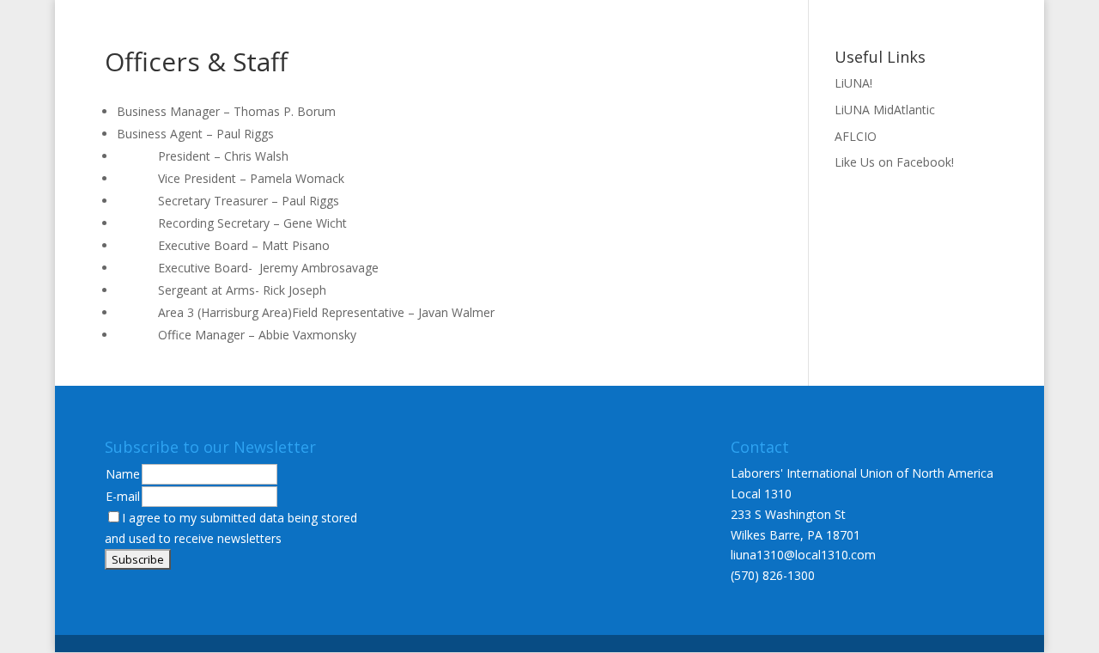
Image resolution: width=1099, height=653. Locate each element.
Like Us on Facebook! (894, 162)
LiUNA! (853, 83)
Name (123, 474)
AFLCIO (856, 136)
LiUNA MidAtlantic (885, 109)
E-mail (123, 496)
